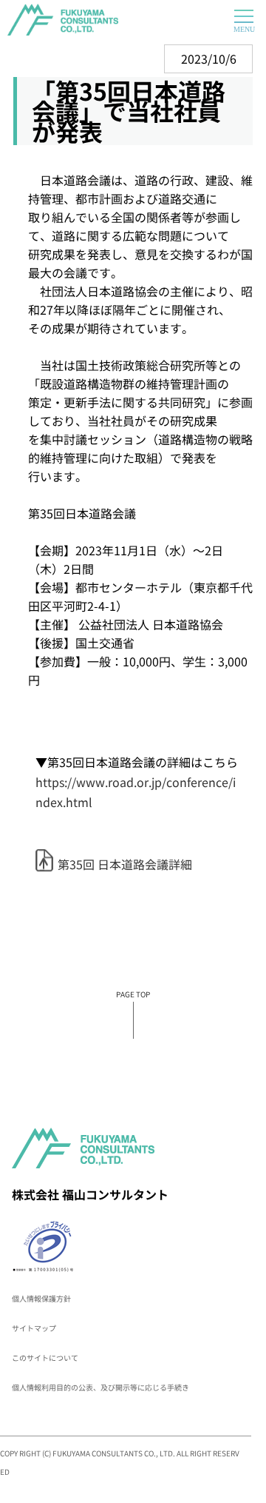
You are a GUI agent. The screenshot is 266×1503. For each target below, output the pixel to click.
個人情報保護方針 (41, 1298)
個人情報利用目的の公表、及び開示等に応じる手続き (100, 1387)
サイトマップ (34, 1327)
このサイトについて (45, 1357)
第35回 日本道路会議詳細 (125, 864)
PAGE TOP (133, 994)
